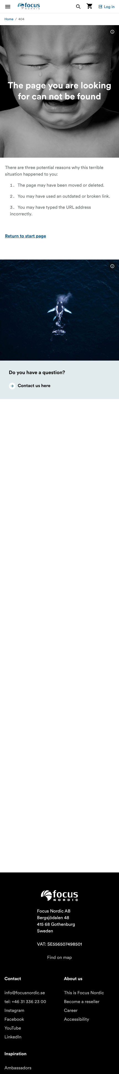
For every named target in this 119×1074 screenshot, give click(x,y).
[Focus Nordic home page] (29, 6)
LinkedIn (12, 1037)
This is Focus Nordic (84, 993)
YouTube (12, 1028)
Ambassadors (18, 1068)
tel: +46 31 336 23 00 (25, 1001)
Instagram (14, 1010)
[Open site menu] (11, 6)
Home (9, 19)
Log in (109, 6)
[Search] (78, 6)
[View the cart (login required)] (89, 6)
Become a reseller (81, 1001)
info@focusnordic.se (24, 993)
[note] (112, 31)
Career (70, 1010)
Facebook (14, 1019)
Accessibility (76, 1019)
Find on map (59, 957)
